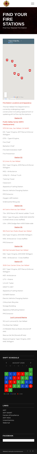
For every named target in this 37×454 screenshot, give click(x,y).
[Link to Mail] (33, 451)
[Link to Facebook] (27, 451)
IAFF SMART (7, 413)
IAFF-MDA (7, 418)
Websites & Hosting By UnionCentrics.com (13, 451)
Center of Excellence (11, 415)
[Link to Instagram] (30, 451)
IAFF (4, 410)
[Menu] (31, 3)
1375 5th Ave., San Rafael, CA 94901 (16, 128)
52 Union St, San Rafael (11, 161)
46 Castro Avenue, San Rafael (14, 209)
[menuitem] (31, 3)
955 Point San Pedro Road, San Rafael (17, 231)
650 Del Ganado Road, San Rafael (15, 250)
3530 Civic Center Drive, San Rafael (16, 265)
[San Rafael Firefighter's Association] (15, 3)
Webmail (6, 423)
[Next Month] (31, 363)
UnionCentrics (8, 420)
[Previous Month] (6, 363)
